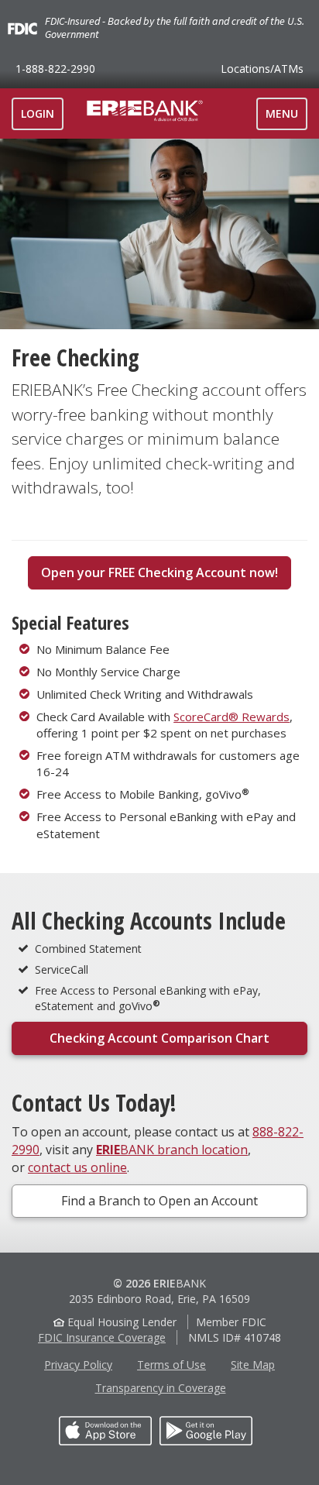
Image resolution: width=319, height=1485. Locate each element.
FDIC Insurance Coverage (102, 1337)
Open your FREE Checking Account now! (159, 572)
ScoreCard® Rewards (231, 716)
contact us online (77, 1167)
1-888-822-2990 (55, 68)
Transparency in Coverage (160, 1387)
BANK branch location (172, 1149)
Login (37, 113)
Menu (286, 117)
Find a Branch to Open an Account (159, 1200)
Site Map (253, 1364)
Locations (262, 68)
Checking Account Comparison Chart (159, 1038)
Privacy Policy (78, 1364)
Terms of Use (171, 1364)
